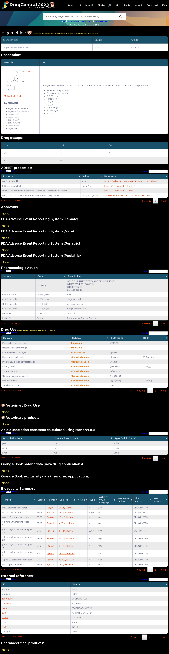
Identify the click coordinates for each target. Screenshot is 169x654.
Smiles (20, 96)
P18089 (50, 560)
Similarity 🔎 (104, 5)
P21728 (50, 508)
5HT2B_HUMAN (66, 538)
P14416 (50, 512)
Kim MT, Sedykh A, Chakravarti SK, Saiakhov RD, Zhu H (130, 181)
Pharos (51, 499)
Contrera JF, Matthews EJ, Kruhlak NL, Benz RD (126, 195)
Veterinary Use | (38, 34)
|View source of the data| (46, 330)
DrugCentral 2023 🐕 (32, 4)
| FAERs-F (65, 34)
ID (4, 584)
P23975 (95, 25)
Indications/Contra (53, 34)
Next (163, 201)
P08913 (50, 517)
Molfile (7, 96)
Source (7, 276)
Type (92, 499)
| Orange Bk (82, 34)
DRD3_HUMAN (66, 564)
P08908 (50, 523)
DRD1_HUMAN (66, 508)
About (138, 5)
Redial (127, 5)
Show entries (9, 171)
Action (81, 499)
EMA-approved (87, 21)
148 (4, 613)
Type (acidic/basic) (125, 438)
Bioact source (138, 499)
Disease (7, 338)
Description (74, 276)
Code (41, 276)
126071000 (7, 599)
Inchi (13, 96)
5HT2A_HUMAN (66, 531)
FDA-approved (73, 21)
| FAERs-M (73, 34)
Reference (110, 176)
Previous (146, 201)
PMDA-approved (101, 21)
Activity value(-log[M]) (104, 500)
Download (152, 5)
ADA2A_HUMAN (66, 517)
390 (4, 627)
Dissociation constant (66, 438)
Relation (77, 338)
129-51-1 (6, 608)
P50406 (50, 553)
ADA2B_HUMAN (66, 560)
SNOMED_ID (117, 338)
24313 (5, 617)
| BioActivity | (92, 34)
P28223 (50, 531)
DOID (146, 338)
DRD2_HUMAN (66, 512)
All (64, 21)
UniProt (64, 499)
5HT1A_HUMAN (66, 523)
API (117, 5)
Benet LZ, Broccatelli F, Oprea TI (119, 186)
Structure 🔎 (86, 5)
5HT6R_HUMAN (66, 553)
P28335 (50, 546)
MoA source (157, 499)
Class (40, 499)
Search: (145, 171)
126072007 (7, 603)
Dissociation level (13, 438)
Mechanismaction (124, 499)
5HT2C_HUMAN (66, 546)
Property (8, 176)
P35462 (50, 564)
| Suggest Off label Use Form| (27, 330)
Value (86, 176)
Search (71, 5)
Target (7, 499)
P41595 (50, 538)
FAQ (164, 5)
